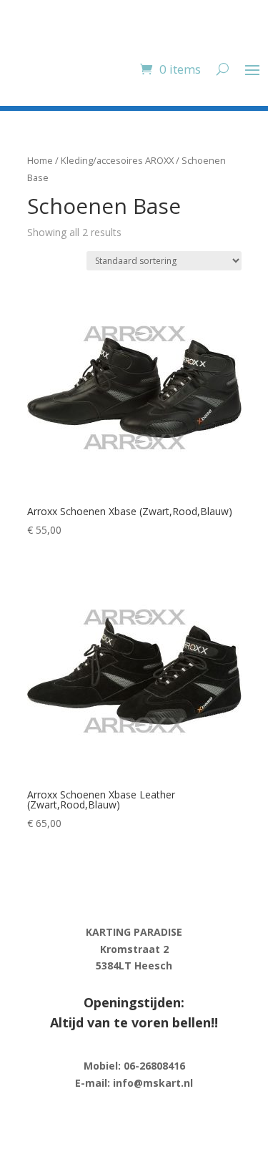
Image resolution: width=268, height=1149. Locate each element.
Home (40, 160)
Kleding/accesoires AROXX (117, 160)
